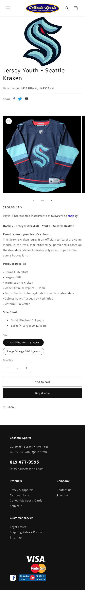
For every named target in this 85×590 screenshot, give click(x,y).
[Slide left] (33, 200)
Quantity (8, 360)
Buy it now (42, 393)
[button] (8, 8)
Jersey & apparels (21, 490)
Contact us (64, 490)
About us (62, 495)
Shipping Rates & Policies (27, 532)
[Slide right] (51, 200)
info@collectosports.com (26, 469)
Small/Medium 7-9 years (23, 342)
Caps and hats (19, 495)
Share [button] (11, 407)
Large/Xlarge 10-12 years (23, 351)
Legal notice (18, 527)
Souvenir (16, 506)
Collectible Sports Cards (26, 500)
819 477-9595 (24, 462)
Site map (16, 537)
